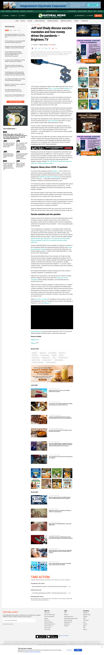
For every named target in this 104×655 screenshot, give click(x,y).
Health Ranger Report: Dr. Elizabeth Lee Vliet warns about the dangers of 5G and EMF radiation (61, 537)
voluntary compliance (37, 362)
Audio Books (29, 11)
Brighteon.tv (58, 51)
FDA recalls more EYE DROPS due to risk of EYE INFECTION (60, 524)
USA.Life (85, 629)
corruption (64, 51)
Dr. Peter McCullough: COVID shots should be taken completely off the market (60, 564)
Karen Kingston (59, 53)
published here (72, 643)
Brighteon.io (86, 612)
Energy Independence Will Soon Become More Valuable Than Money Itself (8, 155)
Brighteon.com (35, 339)
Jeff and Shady (51, 53)
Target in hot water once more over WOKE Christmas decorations (59, 391)
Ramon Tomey (43, 45)
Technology (84, 20)
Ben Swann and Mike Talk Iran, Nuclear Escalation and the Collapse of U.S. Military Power (9, 145)
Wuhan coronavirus (42, 56)
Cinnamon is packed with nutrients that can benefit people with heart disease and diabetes (60, 417)
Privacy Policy (47, 627)
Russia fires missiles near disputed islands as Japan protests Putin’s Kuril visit (14, 67)
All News (66, 614)
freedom (44, 53)
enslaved (38, 53)
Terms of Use (47, 629)
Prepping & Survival (66, 20)
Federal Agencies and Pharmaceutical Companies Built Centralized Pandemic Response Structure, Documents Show (15, 73)
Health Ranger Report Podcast (71, 618)
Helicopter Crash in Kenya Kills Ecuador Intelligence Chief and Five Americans (15, 47)
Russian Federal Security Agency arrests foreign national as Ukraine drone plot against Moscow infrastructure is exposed (13, 54)
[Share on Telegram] (43, 48)
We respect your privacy (8, 623)
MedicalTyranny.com (36, 331)
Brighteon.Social (87, 614)
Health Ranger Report (9, 128)
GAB (84, 627)
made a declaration (53, 120)
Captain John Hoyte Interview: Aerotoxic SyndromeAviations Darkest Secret (20, 165)
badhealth (36, 51)
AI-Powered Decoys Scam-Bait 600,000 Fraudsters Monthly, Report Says (15, 41)
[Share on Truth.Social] (49, 48)
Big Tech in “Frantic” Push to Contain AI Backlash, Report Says (15, 85)
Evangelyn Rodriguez (59, 428)
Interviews (23, 11)
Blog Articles (67, 624)
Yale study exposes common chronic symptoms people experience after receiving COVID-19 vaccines (60, 551)
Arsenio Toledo (58, 415)
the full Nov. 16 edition (41, 299)
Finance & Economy (52, 20)
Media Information (48, 622)
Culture (30, 20)
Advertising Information (49, 624)
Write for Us (47, 620)
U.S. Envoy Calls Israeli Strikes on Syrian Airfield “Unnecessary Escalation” (15, 60)
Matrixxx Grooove (63, 357)
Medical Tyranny (40, 54)
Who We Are (47, 612)
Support (46, 618)
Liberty (65, 53)
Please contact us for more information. (40, 599)
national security (49, 54)
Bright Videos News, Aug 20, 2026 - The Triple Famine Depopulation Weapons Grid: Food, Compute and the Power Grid (8, 166)
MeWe (84, 625)
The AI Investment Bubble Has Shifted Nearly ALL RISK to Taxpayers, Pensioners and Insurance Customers (22, 156)
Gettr (84, 622)
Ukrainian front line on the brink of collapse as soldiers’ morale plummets (60, 511)
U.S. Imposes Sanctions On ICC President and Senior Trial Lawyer (13, 90)
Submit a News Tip (48, 625)
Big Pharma (37, 24)
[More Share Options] (56, 48)
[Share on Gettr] (53, 48)
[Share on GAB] (46, 48)
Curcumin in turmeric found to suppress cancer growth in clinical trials (60, 430)
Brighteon (8, 11)
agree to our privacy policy (32, 651)
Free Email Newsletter (49, 616)
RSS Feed (66, 625)
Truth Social (86, 620)
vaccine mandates (58, 54)
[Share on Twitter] (39, 48)
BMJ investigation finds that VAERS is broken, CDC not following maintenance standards (60, 498)
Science (76, 20)
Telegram (85, 616)
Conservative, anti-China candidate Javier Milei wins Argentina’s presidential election (60, 404)
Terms (40, 641)
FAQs (95, 11)
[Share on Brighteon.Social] (32, 48)
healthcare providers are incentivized (49, 177)
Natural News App (68, 620)
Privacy (36, 641)
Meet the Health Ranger (49, 614)
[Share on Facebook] (36, 48)
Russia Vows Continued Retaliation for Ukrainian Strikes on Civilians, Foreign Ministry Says (15, 96)
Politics (23, 20)
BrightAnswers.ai (72, 11)
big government (51, 51)
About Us (90, 11)
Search (100, 11)
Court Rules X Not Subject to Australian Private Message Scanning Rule (15, 79)
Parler (84, 618)
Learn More (69, 650)
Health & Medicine (40, 20)
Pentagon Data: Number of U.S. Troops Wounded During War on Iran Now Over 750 (15, 36)
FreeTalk (85, 624)
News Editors (57, 441)
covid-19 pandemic (44, 355)
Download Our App (82, 11)
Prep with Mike (16, 11)
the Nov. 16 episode (53, 88)
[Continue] (33, 620)
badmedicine (43, 51)
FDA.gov (33, 343)
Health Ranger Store (68, 616)
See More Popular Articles (15, 101)
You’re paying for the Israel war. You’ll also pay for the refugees (61, 457)
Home (3, 11)
